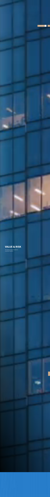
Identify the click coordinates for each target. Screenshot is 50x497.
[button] (49, 26)
